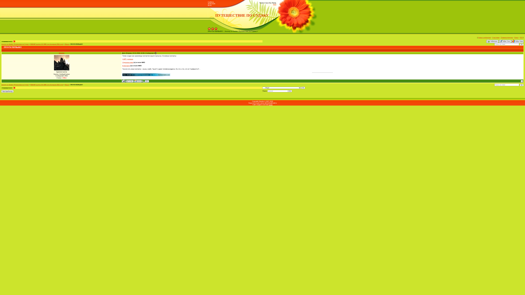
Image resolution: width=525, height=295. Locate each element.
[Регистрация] (212, 28)
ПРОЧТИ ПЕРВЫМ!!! (76, 44)
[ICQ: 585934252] (145, 81)
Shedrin (61, 53)
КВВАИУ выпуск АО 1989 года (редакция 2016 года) (46, 44)
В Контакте (126, 66)
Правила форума (507, 37)
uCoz (271, 104)
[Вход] (216, 28)
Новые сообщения (484, 37)
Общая (67, 44)
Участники (495, 37)
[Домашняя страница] (138, 81)
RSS (274, 4)
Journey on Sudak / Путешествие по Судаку (15, 44)
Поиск (516, 37)
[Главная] (209, 28)
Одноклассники (127, 62)
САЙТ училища (127, 59)
